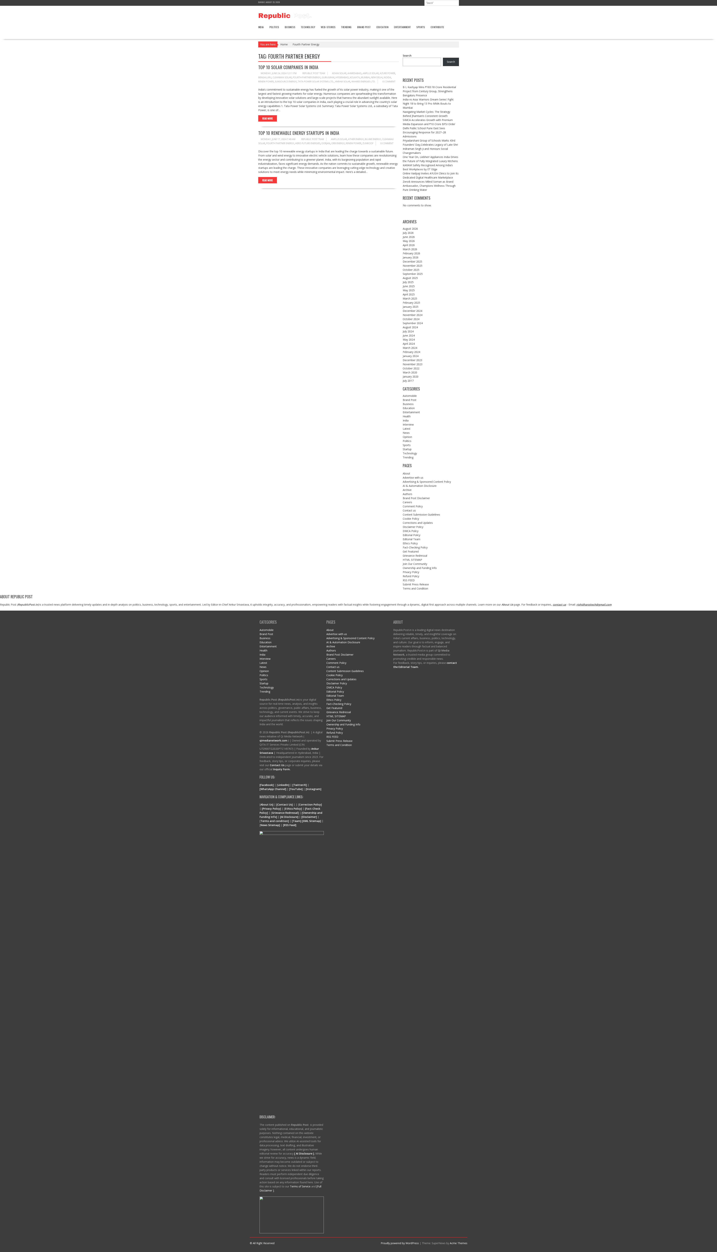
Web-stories (328, 27)
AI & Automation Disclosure (420, 486)
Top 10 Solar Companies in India (288, 67)
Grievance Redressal (415, 555)
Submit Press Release (416, 584)
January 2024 (410, 356)
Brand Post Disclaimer (416, 498)
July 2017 (408, 380)
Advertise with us (413, 477)
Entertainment (402, 27)
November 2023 (412, 364)
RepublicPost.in (28, 604)
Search (407, 55)
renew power (266, 81)
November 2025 (412, 265)
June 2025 (409, 286)
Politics (274, 27)
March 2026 (410, 249)
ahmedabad (354, 73)
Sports (420, 27)
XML (306, 821)
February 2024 (411, 352)
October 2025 (411, 270)
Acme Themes (458, 1243)
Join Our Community (415, 564)
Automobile (410, 396)
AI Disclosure (289, 817)
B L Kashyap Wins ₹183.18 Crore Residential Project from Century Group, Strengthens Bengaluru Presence (429, 91)
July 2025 (408, 282)
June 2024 (409, 335)
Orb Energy (338, 143)
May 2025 (409, 290)
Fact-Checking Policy (415, 547)
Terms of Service (300, 1186)
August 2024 (410, 327)
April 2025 (409, 294)
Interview (408, 424)
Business (290, 27)
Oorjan (325, 143)
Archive (407, 490)
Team (296, 821)
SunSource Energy (286, 81)
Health (407, 416)
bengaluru (264, 77)
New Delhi (377, 77)
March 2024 (410, 348)
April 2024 (409, 343)
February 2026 (411, 253)
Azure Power (387, 73)
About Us (507, 604)
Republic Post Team (313, 73)
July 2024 (408, 331)
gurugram (328, 77)
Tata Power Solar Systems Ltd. (316, 81)
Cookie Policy (411, 518)
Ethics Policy (410, 543)
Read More (267, 118)
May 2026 (409, 241)
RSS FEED (409, 580)
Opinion (407, 437)
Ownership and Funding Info (420, 568)
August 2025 (410, 278)
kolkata (355, 77)
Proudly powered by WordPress (400, 1243)
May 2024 (409, 339)
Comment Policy (413, 506)
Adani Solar (339, 73)
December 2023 (412, 360)
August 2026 (410, 228)
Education (382, 27)
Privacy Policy (411, 572)
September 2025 (413, 274)
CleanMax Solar (282, 77)
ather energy (356, 139)
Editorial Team (411, 539)
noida (387, 77)
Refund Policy (411, 576)
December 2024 (412, 311)
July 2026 (408, 233)
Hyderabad (342, 77)
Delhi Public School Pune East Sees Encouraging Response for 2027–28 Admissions (424, 132)
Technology (308, 27)
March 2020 (410, 372)
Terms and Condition (415, 588)
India (261, 27)
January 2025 (410, 306)
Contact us (409, 510)
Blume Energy (373, 139)
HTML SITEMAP (412, 559)
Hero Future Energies (307, 143)
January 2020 (410, 376)
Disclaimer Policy (413, 527)
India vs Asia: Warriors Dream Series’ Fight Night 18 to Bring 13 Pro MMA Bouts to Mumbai (428, 103)
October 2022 (411, 368)
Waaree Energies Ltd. (363, 81)
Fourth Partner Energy (307, 77)
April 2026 (409, 245)
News (406, 433)
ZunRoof (367, 143)
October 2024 (411, 319)
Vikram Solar (342, 81)
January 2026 (410, 257)
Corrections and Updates (418, 523)
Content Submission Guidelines (421, 514)
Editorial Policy (411, 535)
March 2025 (410, 298)
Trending (346, 27)
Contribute (437, 27)
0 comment (388, 81)
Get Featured (411, 551)
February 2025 (411, 302)
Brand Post (364, 27)
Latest (406, 428)
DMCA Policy (410, 531)
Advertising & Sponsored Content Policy (427, 481)
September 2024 (413, 323)
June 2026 (409, 237)
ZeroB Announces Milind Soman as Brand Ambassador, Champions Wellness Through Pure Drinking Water (429, 186)
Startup (407, 449)
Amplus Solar (371, 73)
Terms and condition (274, 821)
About (406, 473)
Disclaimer (309, 817)
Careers (407, 502)
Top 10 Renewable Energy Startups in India (298, 132)
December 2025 (412, 261)
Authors (407, 494)
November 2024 (412, 315)
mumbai (365, 77)
